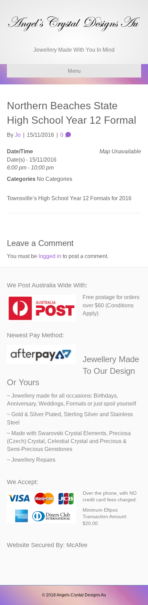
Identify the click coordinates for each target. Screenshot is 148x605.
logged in (50, 256)
